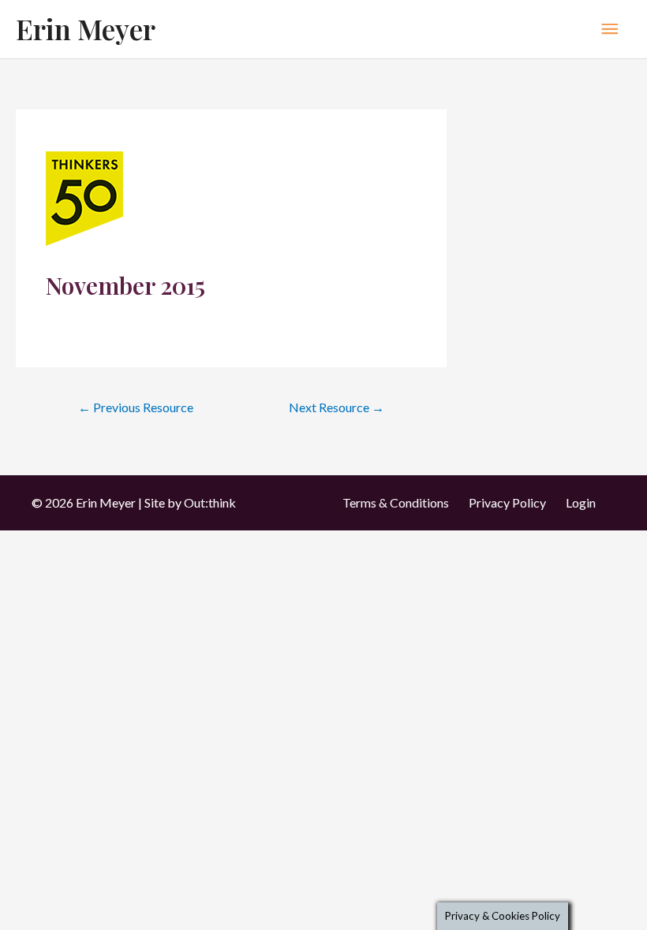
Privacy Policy (507, 502)
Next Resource (336, 407)
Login (581, 502)
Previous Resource (135, 407)
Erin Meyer (85, 28)
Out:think (210, 502)
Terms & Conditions (395, 502)
